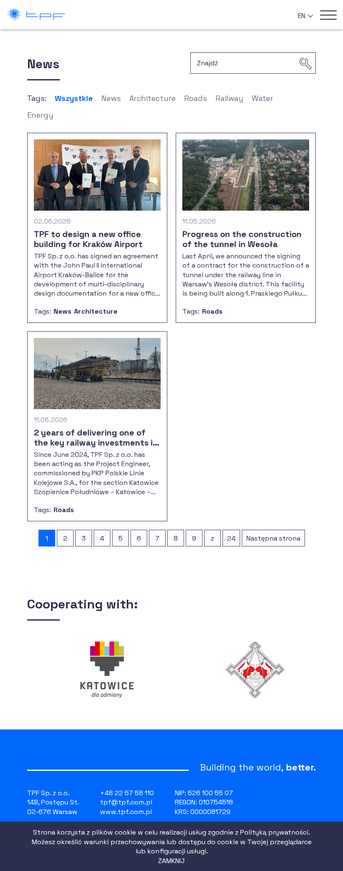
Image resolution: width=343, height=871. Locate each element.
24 (231, 538)
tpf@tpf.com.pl (126, 802)
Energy (40, 115)
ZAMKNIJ (171, 860)
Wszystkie (74, 98)
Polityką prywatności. (275, 832)
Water (262, 98)
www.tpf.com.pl (126, 811)
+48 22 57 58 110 (127, 793)
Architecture (152, 98)
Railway (229, 98)
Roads (195, 98)
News (111, 98)
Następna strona (273, 538)
